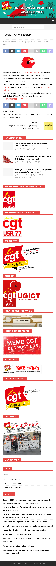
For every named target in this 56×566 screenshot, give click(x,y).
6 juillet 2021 (21, 149)
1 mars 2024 (21, 162)
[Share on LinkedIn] (18, 51)
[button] (52, 21)
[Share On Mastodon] (50, 51)
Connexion (7, 474)
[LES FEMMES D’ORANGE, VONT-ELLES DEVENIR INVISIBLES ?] (8, 146)
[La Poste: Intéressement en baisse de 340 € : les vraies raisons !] (8, 159)
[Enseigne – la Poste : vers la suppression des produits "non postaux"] (8, 172)
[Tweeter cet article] (12, 51)
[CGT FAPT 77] (28, 17)
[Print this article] (37, 51)
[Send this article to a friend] (31, 51)
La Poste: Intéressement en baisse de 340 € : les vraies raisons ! (33, 157)
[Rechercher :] (28, 27)
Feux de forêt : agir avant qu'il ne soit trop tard (25, 521)
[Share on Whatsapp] (43, 51)
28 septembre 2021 (12, 41)
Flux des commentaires (12, 483)
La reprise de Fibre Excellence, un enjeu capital (24, 530)
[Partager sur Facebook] (6, 51)
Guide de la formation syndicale (18, 534)
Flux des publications (11, 479)
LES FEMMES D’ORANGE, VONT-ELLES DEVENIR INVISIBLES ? (31, 144)
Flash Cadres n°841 (30, 73)
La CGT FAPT (13, 460)
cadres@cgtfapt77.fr (13, 99)
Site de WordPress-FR (12, 487)
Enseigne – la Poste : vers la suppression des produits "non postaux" (34, 170)
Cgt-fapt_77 (28, 41)
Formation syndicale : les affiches (18, 546)
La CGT (10, 494)
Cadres (7, 87)
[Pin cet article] (24, 51)
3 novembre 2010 (23, 175)
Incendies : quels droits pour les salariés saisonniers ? (28, 526)
